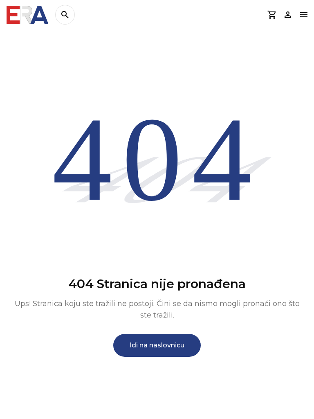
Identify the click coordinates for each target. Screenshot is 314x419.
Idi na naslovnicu (157, 345)
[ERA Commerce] (28, 15)
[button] (271, 15)
